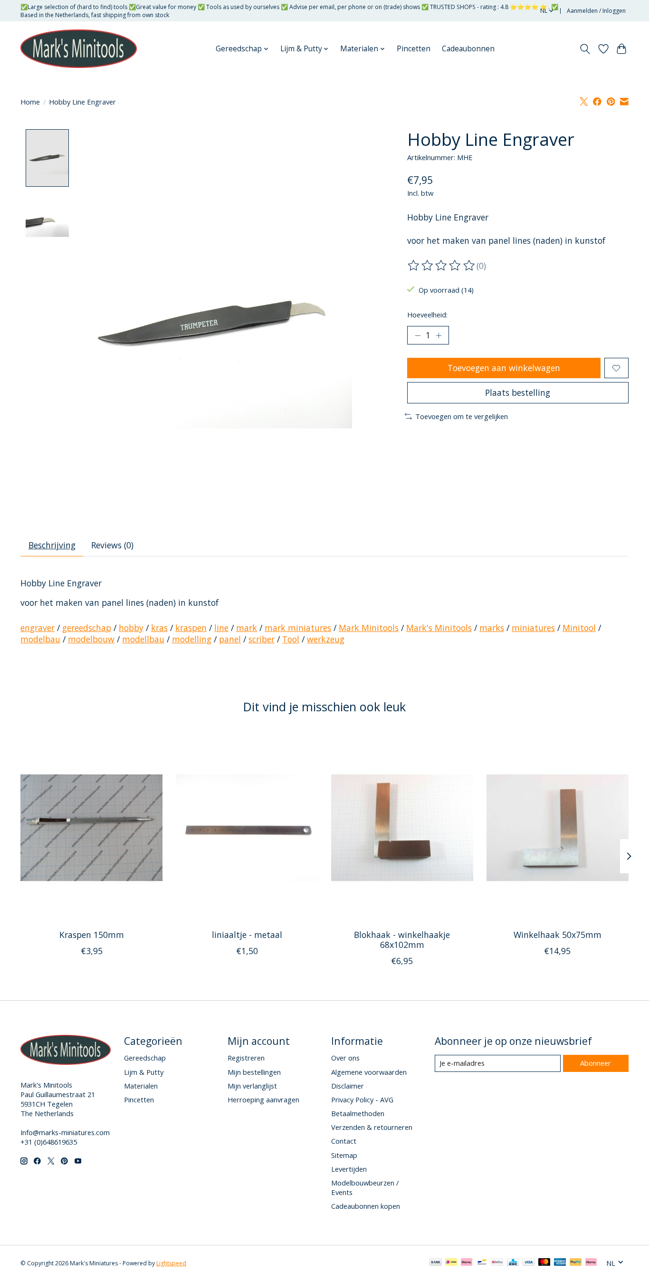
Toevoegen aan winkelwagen (504, 367)
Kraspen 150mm (91, 934)
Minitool (579, 627)
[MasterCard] (544, 1263)
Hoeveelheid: (427, 314)
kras (159, 627)
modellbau (143, 639)
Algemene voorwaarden (369, 1072)
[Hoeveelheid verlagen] (417, 335)
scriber (261, 639)
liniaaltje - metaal (247, 934)
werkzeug (325, 639)
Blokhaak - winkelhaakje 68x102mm (402, 939)
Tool (290, 639)
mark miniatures (298, 627)
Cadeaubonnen (468, 49)
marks (491, 627)
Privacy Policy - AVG (362, 1099)
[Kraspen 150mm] (91, 827)
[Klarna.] (591, 1263)
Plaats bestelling (517, 392)
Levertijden (349, 1169)
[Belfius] (497, 1263)
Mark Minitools (369, 627)
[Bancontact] (482, 1263)
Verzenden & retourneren (371, 1127)
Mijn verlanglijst (252, 1085)
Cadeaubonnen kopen (365, 1206)
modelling (191, 639)
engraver (37, 627)
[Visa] (529, 1263)
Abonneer (595, 1063)
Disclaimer (347, 1085)
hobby (131, 627)
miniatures (533, 627)
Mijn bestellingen (254, 1072)
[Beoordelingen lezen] (442, 265)
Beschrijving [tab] (52, 545)
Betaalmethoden (357, 1113)
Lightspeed (171, 1263)
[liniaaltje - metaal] (247, 827)
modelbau (40, 639)
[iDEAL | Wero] (451, 1263)
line (221, 627)
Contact (343, 1141)
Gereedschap (145, 1057)
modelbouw (91, 639)
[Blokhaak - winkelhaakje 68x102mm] (402, 827)
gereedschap (86, 627)
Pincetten (413, 49)
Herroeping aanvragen (263, 1099)
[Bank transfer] (435, 1263)
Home (30, 101)
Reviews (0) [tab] (112, 545)
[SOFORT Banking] (466, 1263)
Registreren (246, 1057)
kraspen (191, 627)
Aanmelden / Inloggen (596, 11)
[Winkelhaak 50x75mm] (558, 827)
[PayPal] (576, 1263)
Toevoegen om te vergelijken (461, 416)
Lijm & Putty (143, 1072)
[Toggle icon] (585, 48)
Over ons (345, 1057)
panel (230, 639)
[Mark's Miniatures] (78, 49)
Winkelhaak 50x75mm (557, 934)
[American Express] (560, 1263)
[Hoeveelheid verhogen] (438, 335)
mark (246, 627)
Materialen (141, 1085)
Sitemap (344, 1155)
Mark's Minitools (439, 627)
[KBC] (513, 1263)
